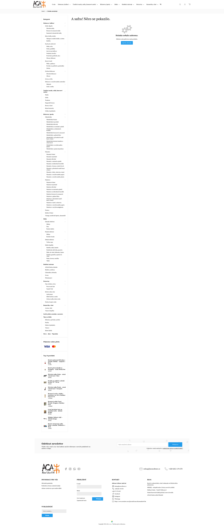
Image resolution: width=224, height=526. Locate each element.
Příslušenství (48, 278)
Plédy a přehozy (50, 63)
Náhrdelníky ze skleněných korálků (53, 129)
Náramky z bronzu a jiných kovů (55, 166)
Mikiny (48, 224)
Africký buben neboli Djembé (155, 495)
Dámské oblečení (50, 221)
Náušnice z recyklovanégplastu (54, 207)
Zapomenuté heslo (81, 500)
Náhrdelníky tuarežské (52, 122)
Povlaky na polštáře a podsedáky (55, 66)
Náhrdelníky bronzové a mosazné (55, 133)
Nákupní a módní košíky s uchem (55, 38)
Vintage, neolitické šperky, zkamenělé (55, 215)
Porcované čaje (50, 286)
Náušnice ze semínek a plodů (54, 189)
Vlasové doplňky (49, 311)
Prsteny (47, 210)
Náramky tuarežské (51, 157)
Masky (47, 95)
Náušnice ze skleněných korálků (55, 192)
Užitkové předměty (50, 111)
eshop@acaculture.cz (152, 469)
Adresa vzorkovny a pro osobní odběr (52, 488)
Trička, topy (49, 242)
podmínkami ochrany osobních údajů (172, 448)
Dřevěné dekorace (51, 74)
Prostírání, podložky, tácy (53, 56)
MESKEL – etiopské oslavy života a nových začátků (160, 487)
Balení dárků (48, 330)
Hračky (47, 322)
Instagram (70, 469)
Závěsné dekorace (50, 71)
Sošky (46, 97)
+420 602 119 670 (175, 469)
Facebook (65, 469)
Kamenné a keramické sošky (54, 33)
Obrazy (48, 76)
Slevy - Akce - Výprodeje (50, 334)
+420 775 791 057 (116, 491)
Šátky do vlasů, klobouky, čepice (55, 252)
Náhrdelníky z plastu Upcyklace (55, 149)
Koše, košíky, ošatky (50, 36)
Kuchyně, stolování (50, 44)
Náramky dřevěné (51, 159)
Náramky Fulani (50, 154)
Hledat (47, 515)
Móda (45, 219)
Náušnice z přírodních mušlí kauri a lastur (54, 199)
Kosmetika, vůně (48, 305)
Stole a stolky (50, 86)
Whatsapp (74, 469)
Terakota (47, 100)
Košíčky (48, 41)
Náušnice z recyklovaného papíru (55, 205)
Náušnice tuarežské (51, 184)
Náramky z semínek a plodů (53, 161)
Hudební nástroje (48, 264)
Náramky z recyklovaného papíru (55, 174)
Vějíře (48, 261)
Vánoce (47, 328)
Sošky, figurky (49, 26)
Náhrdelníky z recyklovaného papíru (54, 145)
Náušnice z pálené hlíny (52, 196)
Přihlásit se (175, 444)
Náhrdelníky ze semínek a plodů (55, 126)
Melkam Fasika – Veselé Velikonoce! (157, 490)
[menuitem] (53, 4)
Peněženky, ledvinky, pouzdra (54, 250)
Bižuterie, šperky (48, 114)
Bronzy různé (48, 105)
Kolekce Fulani (49, 213)
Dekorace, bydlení (48, 23)
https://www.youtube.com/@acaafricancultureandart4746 (79, 469)
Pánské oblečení (49, 232)
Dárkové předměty (50, 325)
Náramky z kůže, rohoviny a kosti (55, 172)
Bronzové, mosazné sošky (53, 31)
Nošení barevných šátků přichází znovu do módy (160, 492)
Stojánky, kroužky (51, 53)
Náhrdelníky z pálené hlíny (53, 135)
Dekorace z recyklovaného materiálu (55, 82)
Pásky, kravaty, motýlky (52, 258)
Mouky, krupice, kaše (50, 302)
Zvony (47, 275)
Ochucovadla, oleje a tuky (53, 299)
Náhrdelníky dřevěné (52, 124)
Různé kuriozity (49, 108)
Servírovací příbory (51, 51)
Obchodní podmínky (47, 483)
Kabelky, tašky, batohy (52, 247)
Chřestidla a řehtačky (51, 272)
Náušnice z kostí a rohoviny (53, 202)
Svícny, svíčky (49, 79)
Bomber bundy (50, 236)
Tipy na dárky (47, 317)
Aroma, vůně (48, 308)
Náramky (47, 152)
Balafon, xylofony (50, 270)
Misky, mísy (49, 46)
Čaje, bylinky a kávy (50, 284)
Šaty (47, 226)
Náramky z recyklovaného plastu (55, 177)
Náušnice (47, 180)
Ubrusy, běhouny (51, 58)
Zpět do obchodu (127, 43)
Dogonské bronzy (50, 103)
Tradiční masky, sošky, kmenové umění (52, 91)
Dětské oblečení (49, 239)
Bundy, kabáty (50, 229)
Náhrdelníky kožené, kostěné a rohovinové (54, 142)
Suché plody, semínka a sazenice (53, 314)
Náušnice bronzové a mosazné (54, 194)
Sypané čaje (49, 289)
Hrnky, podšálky (50, 49)
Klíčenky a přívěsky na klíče (52, 320)
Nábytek (48, 84)
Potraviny (46, 281)
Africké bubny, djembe (51, 267)
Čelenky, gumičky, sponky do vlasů (54, 255)
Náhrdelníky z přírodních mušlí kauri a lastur (54, 138)
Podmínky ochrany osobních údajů (51, 486)
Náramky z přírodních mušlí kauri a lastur (55, 169)
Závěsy (48, 68)
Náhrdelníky (48, 117)
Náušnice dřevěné (51, 187)
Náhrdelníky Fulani (51, 119)
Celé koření (49, 294)
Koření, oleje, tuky (50, 292)
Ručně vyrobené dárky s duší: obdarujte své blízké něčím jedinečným (162, 484)
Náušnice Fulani (50, 182)
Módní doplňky (49, 245)
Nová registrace (81, 498)
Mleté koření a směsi (52, 296)
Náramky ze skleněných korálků (55, 163)
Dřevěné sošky (50, 28)
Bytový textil (48, 61)
